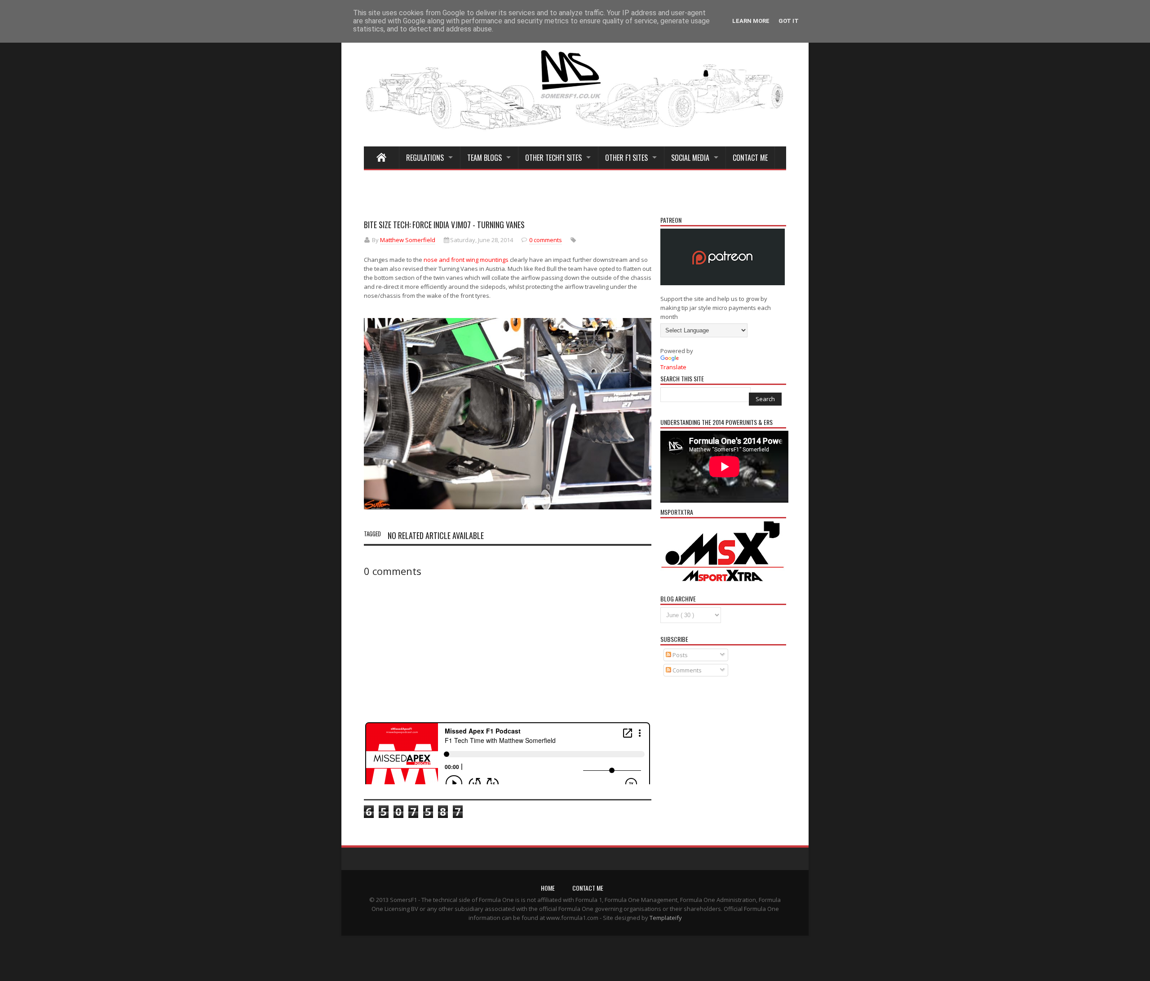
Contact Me (750, 157)
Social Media (690, 157)
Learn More (751, 21)
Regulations (425, 157)
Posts (679, 655)
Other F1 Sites (626, 157)
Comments (686, 670)
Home (548, 888)
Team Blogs (484, 157)
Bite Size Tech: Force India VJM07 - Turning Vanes (444, 224)
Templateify (666, 918)
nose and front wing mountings (466, 260)
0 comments (545, 240)
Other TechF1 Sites (553, 157)
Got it (788, 21)
